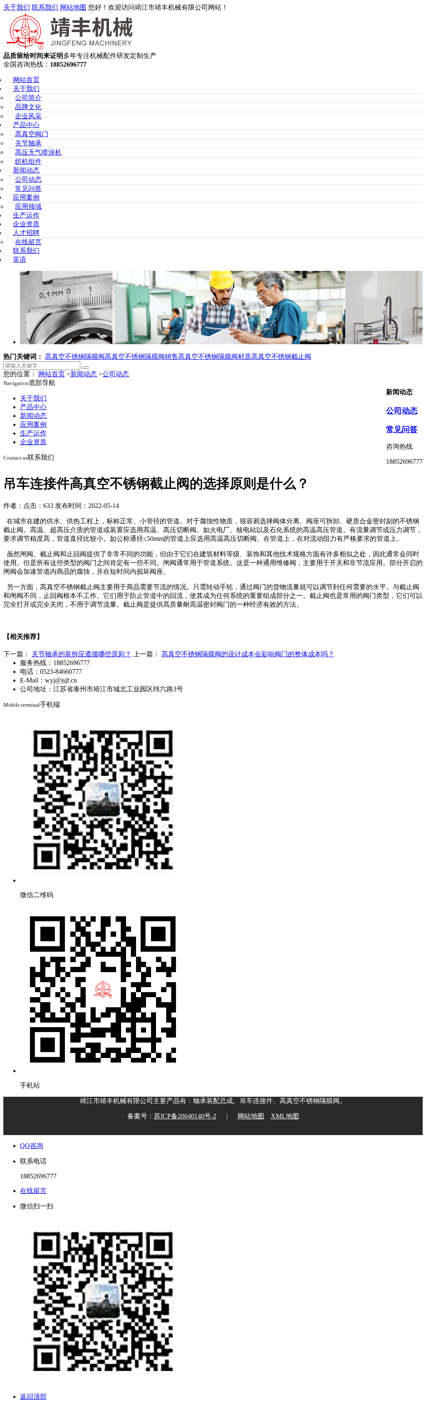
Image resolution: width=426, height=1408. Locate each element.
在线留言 (28, 241)
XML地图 (285, 1116)
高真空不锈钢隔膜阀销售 (141, 356)
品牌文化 (28, 106)
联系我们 (45, 7)
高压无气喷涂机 (38, 152)
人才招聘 (26, 232)
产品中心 (26, 124)
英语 (19, 259)
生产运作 (26, 215)
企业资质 (26, 224)
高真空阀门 (31, 134)
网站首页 (26, 79)
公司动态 (28, 179)
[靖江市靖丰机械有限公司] (70, 47)
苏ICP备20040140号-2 (185, 1116)
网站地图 (73, 7)
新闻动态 (26, 170)
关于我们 (16, 7)
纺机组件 (28, 161)
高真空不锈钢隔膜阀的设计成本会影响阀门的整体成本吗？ (247, 654)
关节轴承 (28, 143)
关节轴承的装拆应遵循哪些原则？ (81, 654)
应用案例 (26, 197)
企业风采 (28, 116)
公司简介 (28, 97)
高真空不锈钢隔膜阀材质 (214, 356)
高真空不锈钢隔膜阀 (75, 356)
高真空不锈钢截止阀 (281, 356)
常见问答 (28, 188)
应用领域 (28, 206)
